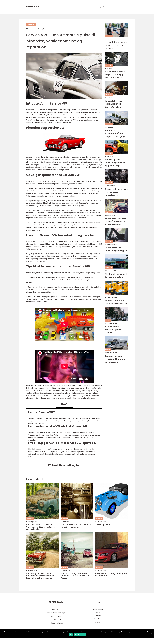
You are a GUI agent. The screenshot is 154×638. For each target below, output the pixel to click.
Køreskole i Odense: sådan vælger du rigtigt (116, 249)
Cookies (113, 7)
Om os (105, 7)
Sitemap (98, 622)
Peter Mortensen (49, 29)
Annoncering (95, 7)
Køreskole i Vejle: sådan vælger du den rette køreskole (116, 45)
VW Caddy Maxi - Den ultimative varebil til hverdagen (76, 525)
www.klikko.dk (58, 623)
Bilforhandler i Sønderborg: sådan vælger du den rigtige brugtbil (115, 133)
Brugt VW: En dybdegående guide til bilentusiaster (111, 574)
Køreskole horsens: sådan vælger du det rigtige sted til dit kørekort (114, 104)
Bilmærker (31, 24)
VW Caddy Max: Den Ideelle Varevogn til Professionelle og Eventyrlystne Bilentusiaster (40, 575)
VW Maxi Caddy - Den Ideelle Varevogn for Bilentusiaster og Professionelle (40, 526)
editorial (107, 294)
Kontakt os (123, 7)
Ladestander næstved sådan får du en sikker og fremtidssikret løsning (115, 221)
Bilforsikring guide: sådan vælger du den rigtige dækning (115, 162)
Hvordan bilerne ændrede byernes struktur (113, 329)
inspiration (108, 36)
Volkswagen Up (102, 524)
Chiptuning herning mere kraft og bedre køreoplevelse (116, 192)
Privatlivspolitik (80, 635)
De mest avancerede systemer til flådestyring (116, 302)
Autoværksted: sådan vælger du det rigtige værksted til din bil (115, 74)
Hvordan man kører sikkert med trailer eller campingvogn (115, 359)
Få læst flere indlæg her (64, 465)
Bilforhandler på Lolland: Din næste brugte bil (116, 275)
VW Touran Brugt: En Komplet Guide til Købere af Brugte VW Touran (75, 575)
